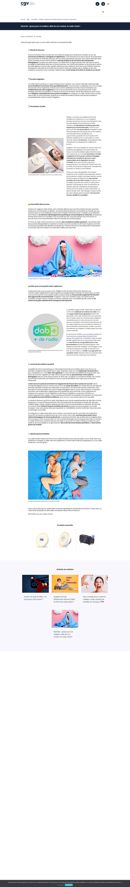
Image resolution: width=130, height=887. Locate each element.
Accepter (69, 885)
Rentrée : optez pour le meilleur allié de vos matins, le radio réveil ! (63, 634)
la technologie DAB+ (48, 291)
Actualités (38, 36)
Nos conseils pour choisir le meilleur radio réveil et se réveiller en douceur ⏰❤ (94, 599)
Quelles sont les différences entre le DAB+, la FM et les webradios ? (64, 599)
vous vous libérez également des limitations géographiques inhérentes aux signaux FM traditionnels (83, 336)
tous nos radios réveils (44, 514)
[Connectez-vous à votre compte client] (97, 4)
